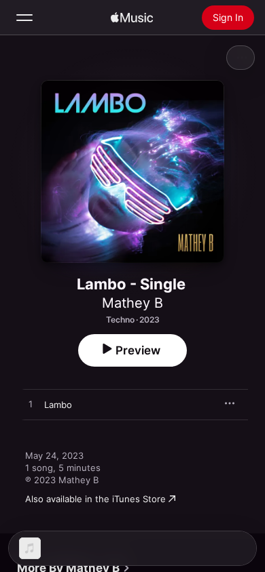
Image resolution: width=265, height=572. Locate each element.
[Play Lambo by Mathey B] (30, 405)
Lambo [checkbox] (58, 404)
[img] (132, 18)
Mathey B (132, 303)
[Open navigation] (24, 18)
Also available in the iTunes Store (95, 498)
